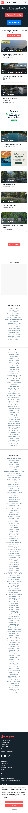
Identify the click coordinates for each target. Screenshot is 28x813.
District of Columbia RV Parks (14, 503)
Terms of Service (5, 740)
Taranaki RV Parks (14, 650)
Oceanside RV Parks (14, 401)
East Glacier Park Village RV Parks (14, 319)
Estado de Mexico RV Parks (14, 509)
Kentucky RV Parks (14, 537)
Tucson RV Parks (14, 438)
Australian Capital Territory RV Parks (14, 471)
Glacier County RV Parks (14, 325)
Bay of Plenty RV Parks (14, 477)
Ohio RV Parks (14, 603)
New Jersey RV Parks (14, 577)
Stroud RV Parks (14, 434)
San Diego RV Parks (14, 421)
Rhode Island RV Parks (14, 628)
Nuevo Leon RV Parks (14, 598)
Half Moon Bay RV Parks (14, 379)
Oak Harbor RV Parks (14, 399)
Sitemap (3, 749)
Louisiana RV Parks (14, 538)
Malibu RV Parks (14, 390)
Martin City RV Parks (14, 334)
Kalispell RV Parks (14, 332)
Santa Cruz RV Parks (14, 427)
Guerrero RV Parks (14, 518)
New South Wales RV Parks (14, 581)
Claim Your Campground (7, 778)
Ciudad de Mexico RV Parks (14, 492)
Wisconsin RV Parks (14, 685)
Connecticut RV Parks (14, 499)
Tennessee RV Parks (14, 655)
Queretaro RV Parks (14, 624)
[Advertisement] (14, 714)
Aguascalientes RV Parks (14, 458)
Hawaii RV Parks (14, 520)
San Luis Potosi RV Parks (14, 629)
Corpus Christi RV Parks (14, 366)
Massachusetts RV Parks (14, 550)
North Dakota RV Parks (14, 587)
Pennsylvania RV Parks (14, 613)
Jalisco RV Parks (14, 533)
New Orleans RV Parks (14, 397)
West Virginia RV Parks (14, 683)
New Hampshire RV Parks (14, 576)
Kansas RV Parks (14, 535)
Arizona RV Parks (14, 466)
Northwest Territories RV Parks (14, 594)
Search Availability (15, 15)
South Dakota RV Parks (14, 642)
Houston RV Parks (14, 380)
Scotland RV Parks (14, 633)
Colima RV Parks (14, 496)
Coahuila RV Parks (14, 494)
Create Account (5, 763)
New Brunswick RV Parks (14, 572)
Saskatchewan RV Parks (14, 631)
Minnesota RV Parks (14, 555)
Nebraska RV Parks (14, 566)
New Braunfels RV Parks (14, 395)
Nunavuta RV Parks (14, 600)
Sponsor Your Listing (14, 35)
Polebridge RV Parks (14, 336)
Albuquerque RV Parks (14, 353)
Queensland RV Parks (14, 622)
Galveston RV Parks (14, 377)
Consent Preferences (7, 751)
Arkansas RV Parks (14, 468)
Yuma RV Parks (14, 445)
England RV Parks (14, 507)
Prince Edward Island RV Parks (14, 615)
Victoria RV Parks (14, 667)
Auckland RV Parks (14, 470)
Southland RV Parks (14, 644)
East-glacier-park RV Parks (14, 317)
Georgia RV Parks (14, 512)
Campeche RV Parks (14, 483)
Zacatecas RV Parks (14, 693)
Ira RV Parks (14, 384)
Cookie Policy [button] (18, 794)
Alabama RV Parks (14, 460)
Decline (14, 805)
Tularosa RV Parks (14, 440)
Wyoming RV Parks (14, 687)
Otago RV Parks (14, 611)
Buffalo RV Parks (14, 360)
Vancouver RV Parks (14, 442)
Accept (14, 802)
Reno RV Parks (14, 414)
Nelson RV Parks (14, 568)
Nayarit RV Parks (14, 564)
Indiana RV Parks (14, 529)
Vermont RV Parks (14, 665)
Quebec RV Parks (14, 620)
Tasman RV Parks (14, 652)
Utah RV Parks (14, 661)
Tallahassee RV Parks (14, 436)
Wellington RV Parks (14, 678)
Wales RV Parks (14, 674)
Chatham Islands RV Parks (14, 486)
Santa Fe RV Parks (14, 429)
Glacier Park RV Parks (14, 328)
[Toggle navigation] (25, 2)
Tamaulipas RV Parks (14, 648)
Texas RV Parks (14, 657)
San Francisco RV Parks (14, 423)
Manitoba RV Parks (14, 544)
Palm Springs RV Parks (14, 405)
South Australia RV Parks (14, 639)
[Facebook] (2, 756)
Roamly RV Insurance (6, 767)
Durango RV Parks (14, 369)
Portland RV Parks (14, 412)
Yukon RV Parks (14, 691)
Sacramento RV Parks (14, 418)
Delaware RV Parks (14, 501)
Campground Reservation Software (10, 780)
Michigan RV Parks (14, 551)
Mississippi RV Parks (14, 557)
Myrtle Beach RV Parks (14, 393)
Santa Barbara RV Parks (14, 425)
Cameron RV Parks (14, 362)
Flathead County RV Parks (14, 323)
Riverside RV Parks (14, 416)
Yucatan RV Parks (14, 689)
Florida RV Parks (14, 510)
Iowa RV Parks (14, 531)
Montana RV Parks (14, 561)
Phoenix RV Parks (14, 410)
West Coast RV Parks (14, 680)
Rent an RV (15, 23)
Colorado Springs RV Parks (14, 364)
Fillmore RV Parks (14, 371)
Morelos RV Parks (14, 563)
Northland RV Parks (14, 592)
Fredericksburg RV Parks (14, 375)
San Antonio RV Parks (14, 419)
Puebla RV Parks (14, 616)
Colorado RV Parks (14, 497)
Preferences (14, 809)
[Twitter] (6, 756)
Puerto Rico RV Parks (14, 618)
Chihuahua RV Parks (14, 490)
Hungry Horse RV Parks (14, 330)
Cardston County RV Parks (14, 314)
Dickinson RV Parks (14, 367)
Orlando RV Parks (14, 403)
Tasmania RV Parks (14, 654)
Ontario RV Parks (14, 607)
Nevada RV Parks (14, 570)
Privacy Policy (5, 742)
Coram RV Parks (14, 315)
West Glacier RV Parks (14, 340)
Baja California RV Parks (14, 473)
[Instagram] (9, 756)
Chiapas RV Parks (14, 488)
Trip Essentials (5, 770)
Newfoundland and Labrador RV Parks (14, 574)
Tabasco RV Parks (14, 646)
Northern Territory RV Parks (14, 590)
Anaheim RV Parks (14, 354)
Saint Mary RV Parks (14, 338)
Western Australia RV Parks (14, 681)
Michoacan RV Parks (14, 553)
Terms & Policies (5, 746)
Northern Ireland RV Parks (14, 589)
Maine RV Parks (14, 540)
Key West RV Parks (14, 386)
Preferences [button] (5, 797)
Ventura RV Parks (14, 444)
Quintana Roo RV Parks (14, 626)
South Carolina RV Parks (14, 641)
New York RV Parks (14, 583)
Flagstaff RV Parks (14, 373)
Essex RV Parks (14, 321)
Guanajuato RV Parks (14, 516)
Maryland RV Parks (14, 548)
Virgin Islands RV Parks (14, 670)
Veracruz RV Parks (14, 663)
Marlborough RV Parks (14, 546)
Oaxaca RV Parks (14, 602)
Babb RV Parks (14, 308)
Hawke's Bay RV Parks (14, 522)
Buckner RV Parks (14, 358)
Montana (16, 32)
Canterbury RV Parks (14, 484)
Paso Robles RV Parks (14, 406)
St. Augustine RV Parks (14, 432)
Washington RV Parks (14, 676)
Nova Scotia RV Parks (14, 596)
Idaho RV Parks (14, 525)
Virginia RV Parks (14, 668)
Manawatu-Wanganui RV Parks (14, 542)
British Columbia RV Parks (14, 479)
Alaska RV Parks (14, 462)
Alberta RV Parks (14, 464)
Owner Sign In (4, 776)
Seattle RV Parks (14, 431)
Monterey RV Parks (14, 392)
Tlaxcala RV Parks (14, 659)
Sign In (3, 765)
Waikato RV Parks (14, 672)
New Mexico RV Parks (14, 579)
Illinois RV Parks (14, 527)
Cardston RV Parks (14, 312)
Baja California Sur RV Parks (14, 475)
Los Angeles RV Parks (14, 388)
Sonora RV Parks (14, 637)
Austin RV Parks (14, 356)
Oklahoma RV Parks (14, 605)
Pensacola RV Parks (14, 408)
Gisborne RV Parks (14, 514)
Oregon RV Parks (14, 609)
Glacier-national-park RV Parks (14, 327)
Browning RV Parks (14, 310)
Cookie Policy (4, 744)
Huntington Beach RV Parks (14, 382)
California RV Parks (14, 481)
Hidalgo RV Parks (14, 524)
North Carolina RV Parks (14, 585)
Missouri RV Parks (14, 559)
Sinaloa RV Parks (14, 635)
